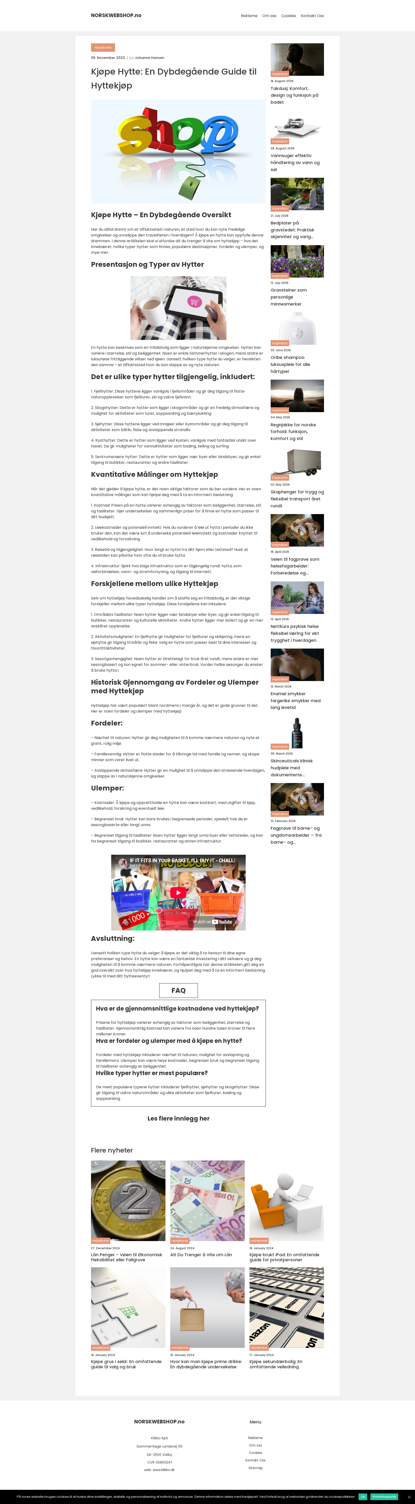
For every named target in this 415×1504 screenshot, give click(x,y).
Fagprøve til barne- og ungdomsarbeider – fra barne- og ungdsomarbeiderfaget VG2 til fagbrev (296, 835)
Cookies (288, 16)
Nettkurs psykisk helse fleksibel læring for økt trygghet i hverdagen (295, 633)
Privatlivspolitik (384, 1497)
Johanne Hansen (149, 57)
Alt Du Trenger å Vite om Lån (201, 1254)
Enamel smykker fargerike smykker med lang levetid (296, 700)
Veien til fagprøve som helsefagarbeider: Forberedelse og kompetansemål (295, 566)
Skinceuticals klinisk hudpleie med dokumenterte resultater (292, 768)
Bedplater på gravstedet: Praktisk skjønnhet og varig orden (292, 230)
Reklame (249, 16)
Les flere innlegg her (178, 1118)
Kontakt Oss (312, 16)
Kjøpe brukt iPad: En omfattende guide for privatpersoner (284, 1257)
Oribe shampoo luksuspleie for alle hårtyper (290, 364)
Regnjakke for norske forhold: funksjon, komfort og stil (293, 431)
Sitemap (256, 1468)
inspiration (280, 74)
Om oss (269, 16)
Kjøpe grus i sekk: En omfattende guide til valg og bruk (126, 1364)
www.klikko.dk (164, 1469)
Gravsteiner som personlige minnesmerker (289, 297)
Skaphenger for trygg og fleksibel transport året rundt (297, 499)
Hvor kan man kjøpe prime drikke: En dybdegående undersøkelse (206, 1364)
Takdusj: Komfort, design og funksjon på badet (294, 95)
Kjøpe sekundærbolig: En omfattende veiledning (276, 1364)
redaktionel (103, 47)
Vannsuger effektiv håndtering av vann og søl (295, 162)
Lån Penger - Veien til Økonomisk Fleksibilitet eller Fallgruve (126, 1257)
